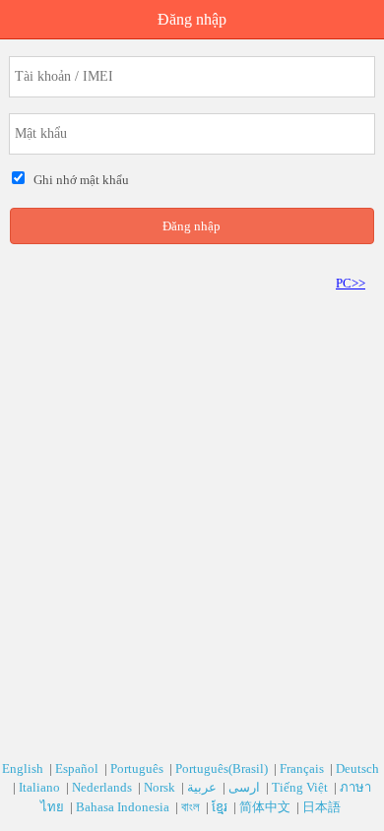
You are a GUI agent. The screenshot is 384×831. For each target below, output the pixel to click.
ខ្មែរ (221, 806)
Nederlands (103, 787)
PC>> (350, 283)
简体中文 (266, 806)
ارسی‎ (245, 787)
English (24, 768)
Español (78, 768)
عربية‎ (203, 787)
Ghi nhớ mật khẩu (78, 179)
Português (138, 768)
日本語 (323, 806)
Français (303, 768)
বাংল (192, 806)
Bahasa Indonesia (124, 806)
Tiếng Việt (301, 787)
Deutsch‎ (359, 768)
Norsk (161, 787)
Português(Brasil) (223, 768)
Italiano (41, 787)
